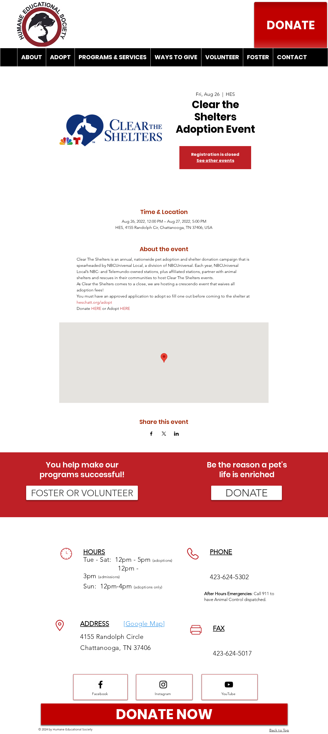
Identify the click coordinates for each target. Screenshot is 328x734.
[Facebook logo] (100, 684)
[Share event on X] (163, 434)
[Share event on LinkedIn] (176, 434)
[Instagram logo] (163, 684)
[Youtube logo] (229, 684)
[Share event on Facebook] (151, 434)
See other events (215, 161)
